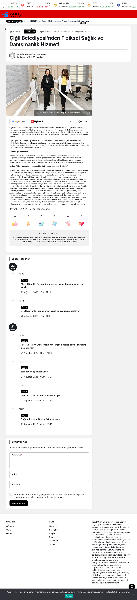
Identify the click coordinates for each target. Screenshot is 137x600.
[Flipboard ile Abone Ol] (36, 121)
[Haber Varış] (12, 14)
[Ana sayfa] (9, 22)
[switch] (7, 29)
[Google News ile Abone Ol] (18, 121)
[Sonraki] (3, 7)
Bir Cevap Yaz (19, 441)
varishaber (22, 54)
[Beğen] (71, 121)
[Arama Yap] (15, 29)
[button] (22, 29)
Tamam (69, 596)
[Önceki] (3, 2)
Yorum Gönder (18, 503)
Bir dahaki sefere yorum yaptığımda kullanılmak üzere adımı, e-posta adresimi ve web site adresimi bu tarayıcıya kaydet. (49, 495)
